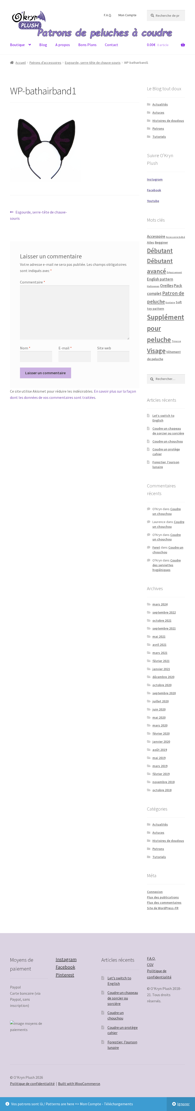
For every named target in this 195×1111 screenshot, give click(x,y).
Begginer (161, 242)
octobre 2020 (161, 685)
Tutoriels (159, 136)
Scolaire (170, 302)
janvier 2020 (161, 741)
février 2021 (161, 661)
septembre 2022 (164, 612)
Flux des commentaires (164, 902)
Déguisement (174, 272)
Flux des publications (163, 897)
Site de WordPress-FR (162, 908)
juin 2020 (159, 709)
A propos (62, 44)
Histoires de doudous (168, 120)
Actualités (160, 104)
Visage (156, 350)
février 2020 (161, 733)
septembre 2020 (164, 693)
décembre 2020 (163, 677)
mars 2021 (159, 653)
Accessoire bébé (175, 237)
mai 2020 (159, 717)
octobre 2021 (161, 620)
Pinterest (65, 975)
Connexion (155, 892)
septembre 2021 (164, 628)
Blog (43, 44)
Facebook (65, 967)
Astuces (158, 112)
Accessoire (156, 236)
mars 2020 (159, 725)
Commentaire (32, 282)
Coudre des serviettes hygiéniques (166, 565)
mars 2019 (159, 766)
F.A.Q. (108, 15)
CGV (150, 964)
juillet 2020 (160, 701)
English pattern (160, 279)
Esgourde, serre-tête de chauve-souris (93, 62)
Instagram (66, 959)
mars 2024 (159, 604)
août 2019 (159, 750)
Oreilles (166, 285)
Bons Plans (87, 44)
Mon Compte (127, 15)
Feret (156, 547)
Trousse (176, 341)
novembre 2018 (163, 782)
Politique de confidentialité (32, 1083)
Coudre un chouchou (167, 441)
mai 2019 (159, 758)
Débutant (160, 251)
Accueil (20, 62)
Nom (25, 348)
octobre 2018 (161, 790)
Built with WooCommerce (79, 1083)
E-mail (65, 348)
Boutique (17, 44)
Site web (104, 348)
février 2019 (161, 774)
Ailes (150, 242)
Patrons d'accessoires (45, 62)
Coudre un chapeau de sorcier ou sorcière (168, 430)
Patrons (158, 128)
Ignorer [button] (183, 1103)
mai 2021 (159, 636)
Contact (111, 44)
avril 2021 (159, 644)
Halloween (153, 286)
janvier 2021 (161, 669)
